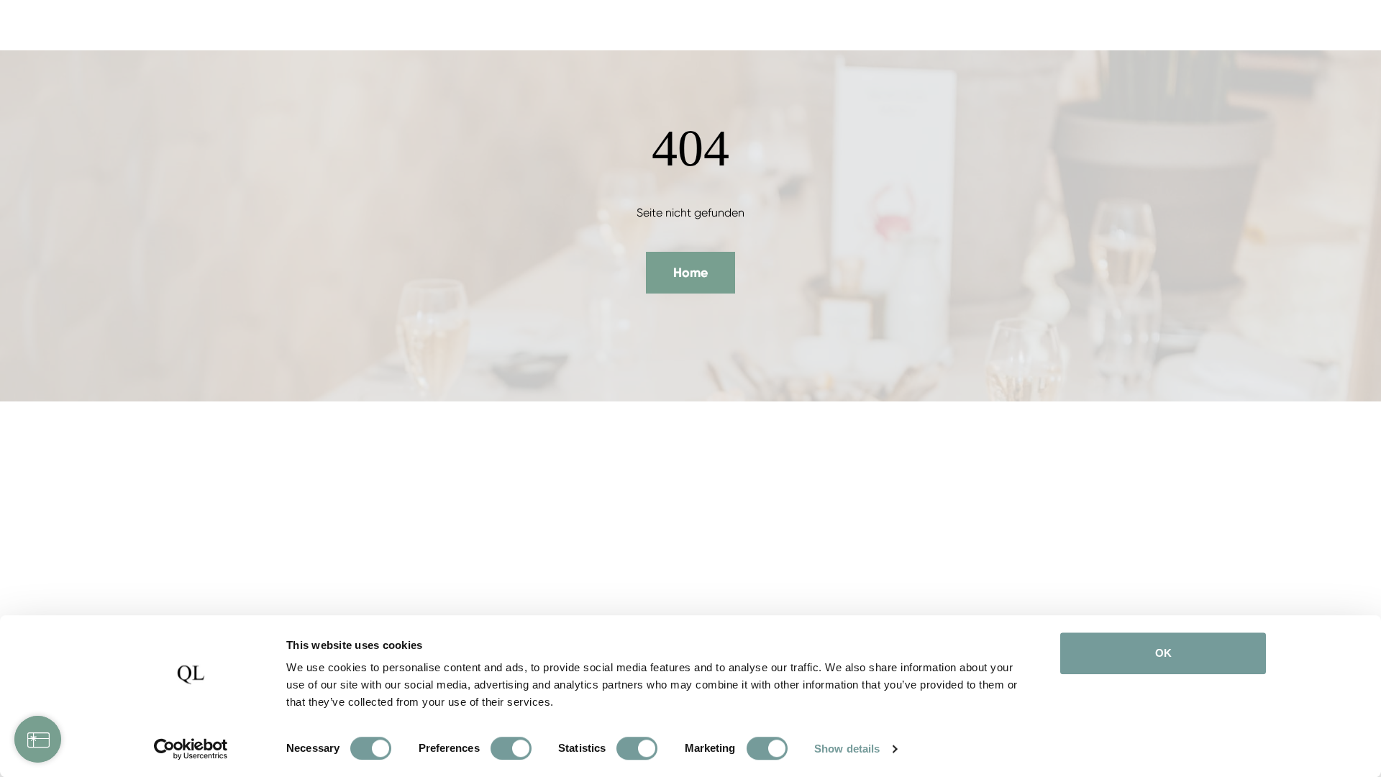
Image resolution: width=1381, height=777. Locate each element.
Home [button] (690, 273)
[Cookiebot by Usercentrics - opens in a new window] (191, 749)
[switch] (511, 748)
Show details (847, 748)
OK (1163, 653)
